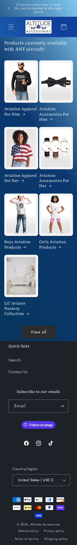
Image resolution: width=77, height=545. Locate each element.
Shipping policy (56, 539)
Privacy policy (54, 531)
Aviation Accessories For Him (54, 114)
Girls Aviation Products (52, 244)
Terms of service (27, 539)
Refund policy (28, 531)
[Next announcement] (68, 8)
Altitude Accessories (45, 524)
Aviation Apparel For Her (20, 178)
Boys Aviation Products (17, 244)
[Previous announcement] (9, 8)
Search (15, 360)
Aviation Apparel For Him (20, 111)
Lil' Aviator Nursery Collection (15, 308)
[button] (11, 27)
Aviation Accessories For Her (54, 181)
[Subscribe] (62, 406)
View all (38, 332)
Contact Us (18, 372)
